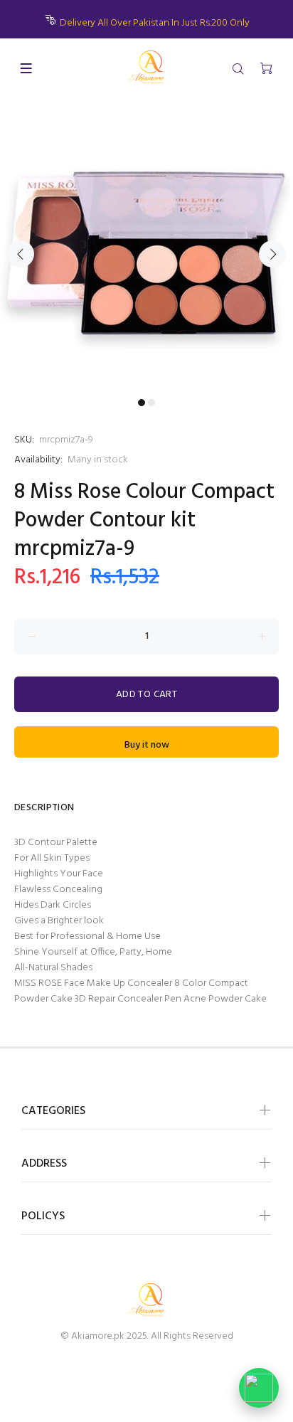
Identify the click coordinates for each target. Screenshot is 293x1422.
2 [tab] (151, 402)
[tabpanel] (146, 245)
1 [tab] (141, 402)
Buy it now (146, 745)
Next (272, 253)
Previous (20, 253)
